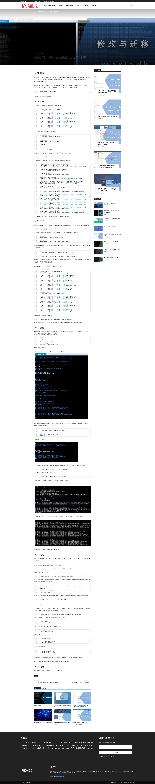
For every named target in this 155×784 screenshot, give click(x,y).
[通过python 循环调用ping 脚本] (98, 259)
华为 (32, 748)
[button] (132, 5)
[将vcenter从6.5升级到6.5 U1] (98, 228)
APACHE (34, 742)
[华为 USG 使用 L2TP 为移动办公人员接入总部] (107, 182)
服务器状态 (46, 1)
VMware (49, 745)
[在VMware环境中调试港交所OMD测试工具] (62, 715)
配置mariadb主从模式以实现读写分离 (81, 682)
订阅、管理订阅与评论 (109, 203)
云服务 (60, 5)
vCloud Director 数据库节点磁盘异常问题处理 (107, 91)
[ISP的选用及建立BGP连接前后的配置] (43, 715)
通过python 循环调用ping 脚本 (111, 257)
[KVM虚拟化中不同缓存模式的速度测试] (98, 251)
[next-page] (38, 727)
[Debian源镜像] (43, 698)
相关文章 (37, 688)
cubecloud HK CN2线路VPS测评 (112, 218)
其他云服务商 (86, 745)
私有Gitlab (40, 1)
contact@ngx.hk (59, 776)
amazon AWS (25, 742)
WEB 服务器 (69, 5)
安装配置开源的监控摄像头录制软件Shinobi (46, 682)
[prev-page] (35, 727)
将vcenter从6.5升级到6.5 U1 (111, 226)
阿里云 (89, 748)
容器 (54, 748)
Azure (41, 742)
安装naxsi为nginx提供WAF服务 (112, 241)
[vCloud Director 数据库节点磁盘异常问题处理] (107, 83)
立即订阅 (115, 752)
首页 (45, 5)
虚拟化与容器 (51, 5)
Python (32, 745)
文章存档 (94, 5)
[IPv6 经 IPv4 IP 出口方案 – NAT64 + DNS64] (107, 134)
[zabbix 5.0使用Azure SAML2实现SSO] (98, 236)
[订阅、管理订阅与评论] (98, 205)
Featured (59, 742)
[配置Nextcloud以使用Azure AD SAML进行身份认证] (82, 715)
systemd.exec (40, 604)
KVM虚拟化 (68, 742)
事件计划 (52, 1)
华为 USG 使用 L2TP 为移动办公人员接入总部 (107, 189)
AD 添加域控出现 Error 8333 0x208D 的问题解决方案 (106, 166)
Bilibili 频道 (34, 1)
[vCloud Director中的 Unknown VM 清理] (107, 109)
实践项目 (77, 5)
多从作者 (44, 688)
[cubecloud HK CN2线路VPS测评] (98, 220)
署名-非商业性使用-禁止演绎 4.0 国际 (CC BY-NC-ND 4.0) (87, 771)
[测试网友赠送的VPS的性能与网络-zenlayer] (98, 213)
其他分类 (25, 748)
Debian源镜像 (37, 705)
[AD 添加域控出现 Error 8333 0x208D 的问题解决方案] (107, 159)
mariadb (46, 53)
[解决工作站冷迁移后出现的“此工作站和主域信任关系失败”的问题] (82, 698)
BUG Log (49, 742)
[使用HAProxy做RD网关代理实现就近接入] (62, 698)
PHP (24, 745)
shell (40, 745)
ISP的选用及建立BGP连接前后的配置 (43, 722)
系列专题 (61, 748)
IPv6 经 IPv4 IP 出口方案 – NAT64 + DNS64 (106, 143)
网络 (67, 748)
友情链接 (86, 5)
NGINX (88, 742)
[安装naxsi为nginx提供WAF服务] (98, 244)
